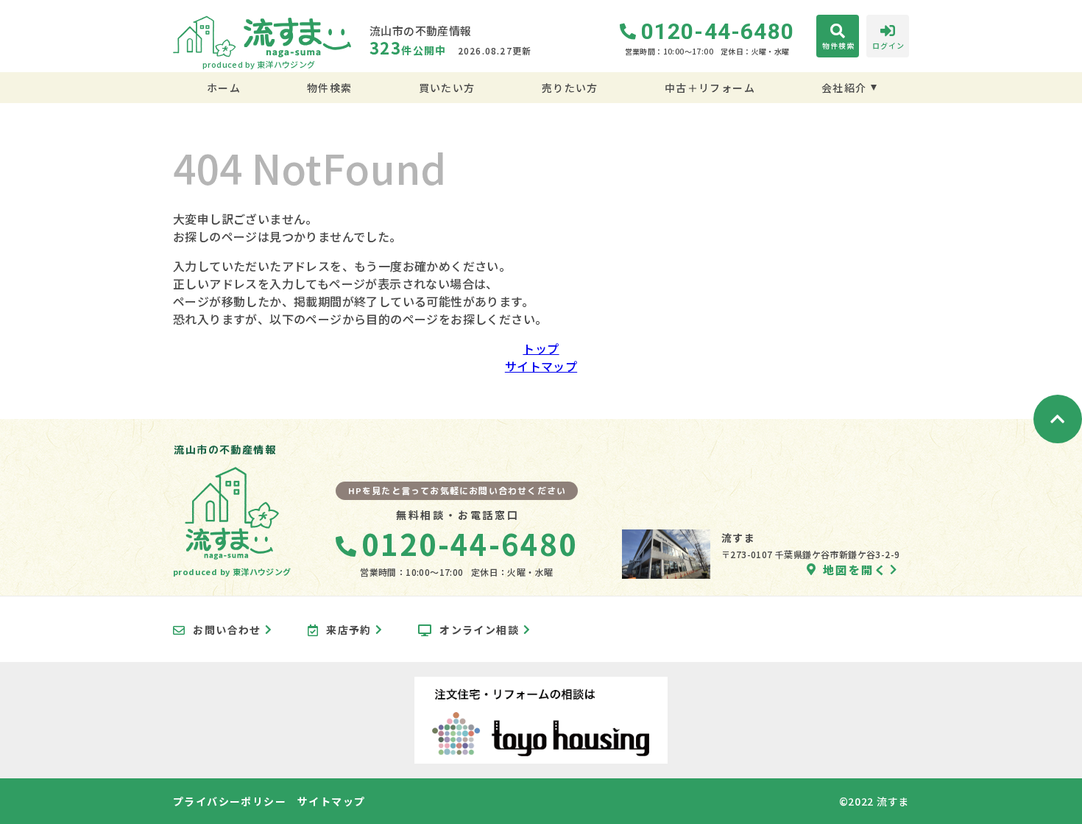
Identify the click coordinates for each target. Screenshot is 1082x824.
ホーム (224, 87)
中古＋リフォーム (710, 87)
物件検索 (330, 87)
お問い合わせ (227, 630)
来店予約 (349, 630)
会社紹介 (844, 87)
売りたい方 (570, 87)
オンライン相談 (479, 630)
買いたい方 (447, 87)
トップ (541, 348)
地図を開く (855, 569)
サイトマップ (541, 366)
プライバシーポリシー (229, 801)
